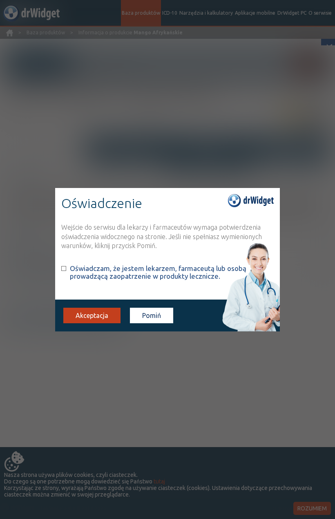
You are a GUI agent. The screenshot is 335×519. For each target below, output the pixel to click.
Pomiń (151, 315)
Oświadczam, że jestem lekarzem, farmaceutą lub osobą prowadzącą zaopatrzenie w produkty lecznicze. (158, 272)
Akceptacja (92, 315)
